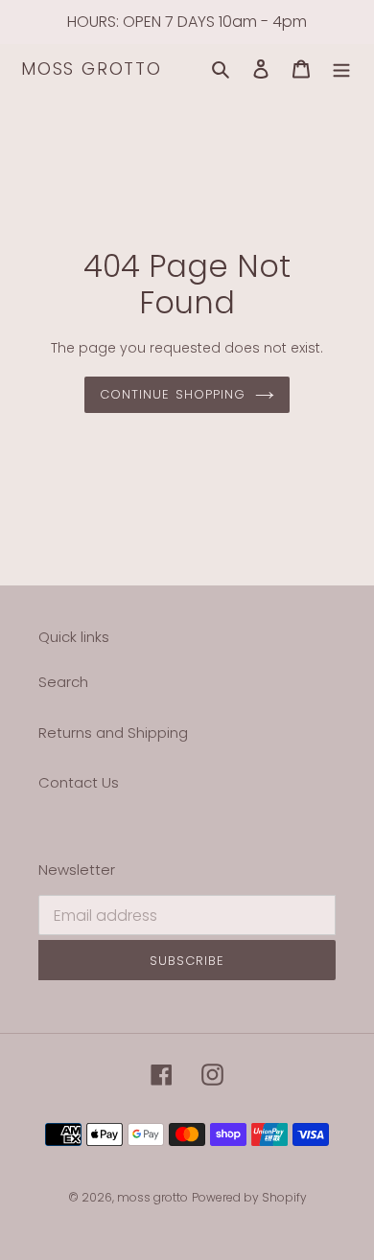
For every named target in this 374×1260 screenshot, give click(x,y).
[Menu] (341, 69)
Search (63, 682)
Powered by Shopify (249, 1197)
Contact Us (78, 782)
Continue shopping (172, 394)
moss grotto (91, 69)
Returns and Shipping (113, 732)
